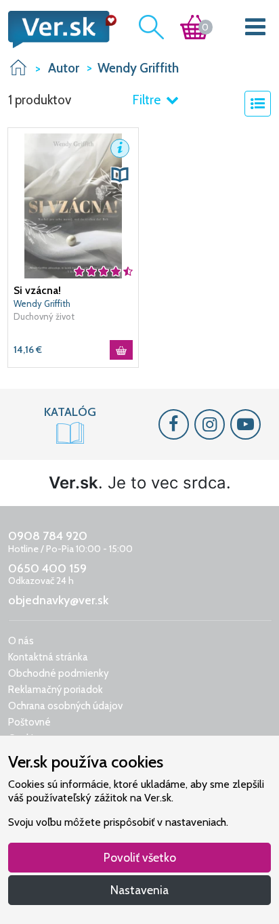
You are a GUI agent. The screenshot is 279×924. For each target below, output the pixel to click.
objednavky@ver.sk (58, 600)
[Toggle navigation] (255, 29)
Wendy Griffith (42, 303)
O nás (21, 641)
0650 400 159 (47, 568)
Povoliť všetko (140, 857)
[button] (119, 148)
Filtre (147, 100)
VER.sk (18, 67)
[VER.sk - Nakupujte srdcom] (58, 29)
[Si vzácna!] (73, 204)
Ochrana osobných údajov (65, 706)
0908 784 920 (47, 535)
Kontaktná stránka (48, 657)
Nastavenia (139, 890)
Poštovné (29, 722)
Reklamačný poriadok (55, 690)
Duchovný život (44, 316)
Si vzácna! (37, 290)
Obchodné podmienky (58, 673)
